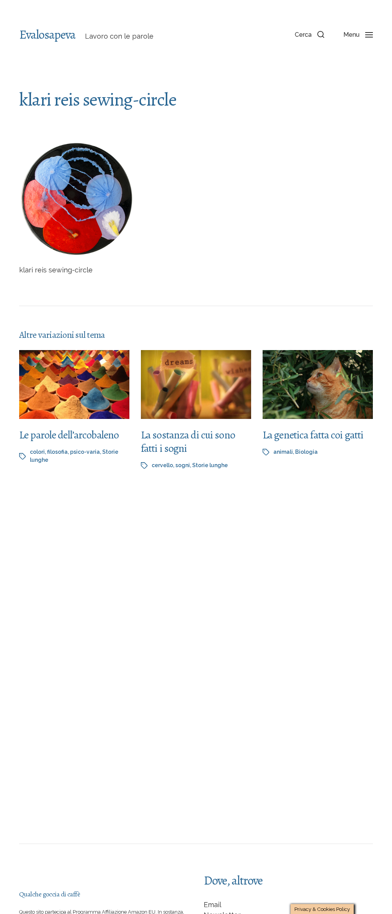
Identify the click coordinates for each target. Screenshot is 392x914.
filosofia (57, 452)
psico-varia (85, 452)
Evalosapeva (47, 34)
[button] (309, 34)
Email (212, 905)
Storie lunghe (210, 465)
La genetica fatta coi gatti (313, 435)
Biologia (306, 452)
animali (283, 452)
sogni (182, 465)
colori (37, 452)
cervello (162, 465)
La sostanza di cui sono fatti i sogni (188, 442)
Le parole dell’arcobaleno (69, 435)
